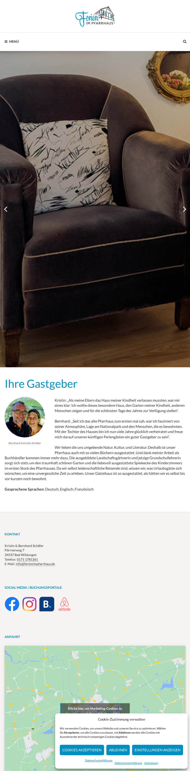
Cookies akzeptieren (81, 750)
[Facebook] (12, 610)
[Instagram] (29, 610)
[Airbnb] (64, 610)
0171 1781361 (27, 559)
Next (184, 209)
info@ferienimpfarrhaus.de (35, 564)
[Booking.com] (46, 610)
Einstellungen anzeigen (157, 750)
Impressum (151, 763)
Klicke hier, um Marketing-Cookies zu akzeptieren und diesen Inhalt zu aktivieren (95, 711)
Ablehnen (118, 750)
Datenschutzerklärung (98, 760)
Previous (6, 209)
